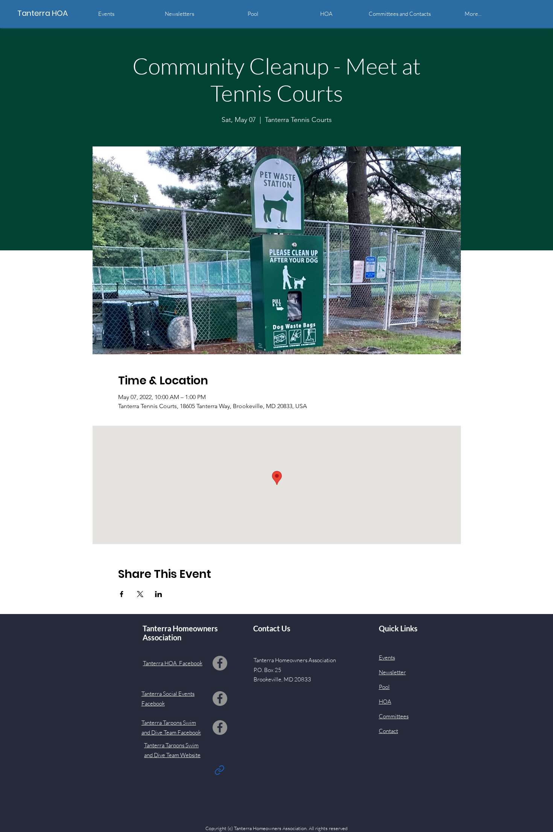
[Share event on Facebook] (121, 594)
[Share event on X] (140, 594)
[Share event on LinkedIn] (158, 594)
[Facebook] (220, 663)
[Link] (219, 769)
